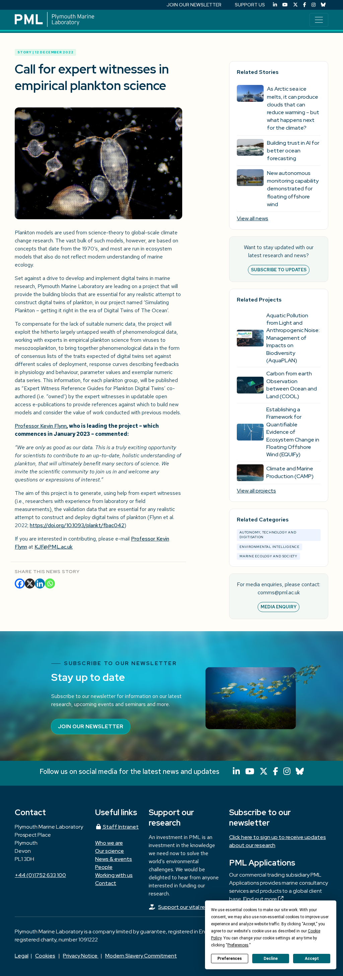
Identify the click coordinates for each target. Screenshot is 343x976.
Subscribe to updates (278, 270)
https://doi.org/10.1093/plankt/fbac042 (77, 525)
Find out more (260, 898)
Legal (21, 955)
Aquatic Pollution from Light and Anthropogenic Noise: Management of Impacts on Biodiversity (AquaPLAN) (293, 338)
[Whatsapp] (50, 583)
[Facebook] (304, 4)
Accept (312, 958)
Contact (105, 883)
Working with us (114, 875)
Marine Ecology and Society (268, 556)
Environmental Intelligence (269, 547)
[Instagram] (314, 4)
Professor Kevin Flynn (41, 425)
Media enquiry (278, 607)
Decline (271, 958)
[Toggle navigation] (319, 20)
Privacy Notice (80, 955)
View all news (252, 218)
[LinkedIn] (275, 4)
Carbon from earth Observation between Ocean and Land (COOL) (291, 385)
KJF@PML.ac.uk (54, 546)
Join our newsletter (90, 726)
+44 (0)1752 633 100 (40, 875)
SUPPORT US (250, 5)
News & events (113, 859)
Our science (109, 850)
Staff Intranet (120, 826)
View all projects (256, 490)
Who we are (109, 842)
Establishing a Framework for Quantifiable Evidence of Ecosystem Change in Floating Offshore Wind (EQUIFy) (292, 432)
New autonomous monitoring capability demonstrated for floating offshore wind (293, 189)
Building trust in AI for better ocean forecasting (293, 150)
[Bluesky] (323, 4)
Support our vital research (189, 907)
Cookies (45, 955)
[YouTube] (285, 4)
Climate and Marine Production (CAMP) (290, 472)
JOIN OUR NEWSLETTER (193, 5)
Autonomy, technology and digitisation (267, 534)
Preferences (229, 958)
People (104, 867)
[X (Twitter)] (295, 4)
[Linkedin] (40, 583)
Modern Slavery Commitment (141, 955)
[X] (30, 583)
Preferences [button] (238, 945)
